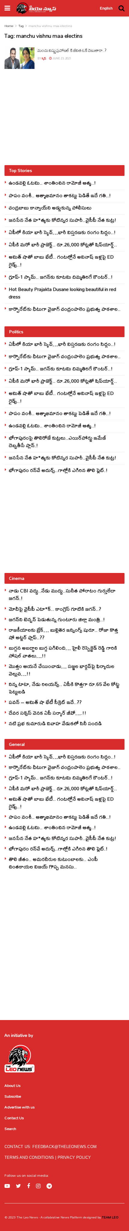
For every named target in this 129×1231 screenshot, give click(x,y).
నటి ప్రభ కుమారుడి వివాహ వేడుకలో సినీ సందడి (55, 723)
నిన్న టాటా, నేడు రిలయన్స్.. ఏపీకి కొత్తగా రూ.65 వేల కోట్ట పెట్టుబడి (64, 687)
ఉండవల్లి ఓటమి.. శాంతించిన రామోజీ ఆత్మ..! (52, 183)
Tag (21, 25)
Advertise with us (19, 1107)
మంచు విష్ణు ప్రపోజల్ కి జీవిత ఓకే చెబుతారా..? (72, 50)
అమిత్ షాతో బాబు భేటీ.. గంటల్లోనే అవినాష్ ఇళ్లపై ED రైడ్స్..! (61, 260)
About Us (12, 1085)
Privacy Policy (74, 1157)
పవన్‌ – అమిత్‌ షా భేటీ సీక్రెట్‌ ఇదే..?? (45, 702)
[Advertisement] (65, 116)
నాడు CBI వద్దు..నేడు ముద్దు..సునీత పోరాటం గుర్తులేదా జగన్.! (62, 594)
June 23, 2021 (61, 58)
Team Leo (109, 1217)
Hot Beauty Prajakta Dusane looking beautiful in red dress (62, 292)
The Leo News (27, 1217)
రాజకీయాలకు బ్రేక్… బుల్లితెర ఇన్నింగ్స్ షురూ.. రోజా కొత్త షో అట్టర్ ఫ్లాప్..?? (63, 633)
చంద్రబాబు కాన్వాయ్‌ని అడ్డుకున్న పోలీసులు (50, 207)
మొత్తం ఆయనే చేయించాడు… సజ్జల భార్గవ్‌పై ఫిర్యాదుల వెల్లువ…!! (61, 669)
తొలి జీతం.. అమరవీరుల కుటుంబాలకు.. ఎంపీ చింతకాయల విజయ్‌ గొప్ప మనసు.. (53, 862)
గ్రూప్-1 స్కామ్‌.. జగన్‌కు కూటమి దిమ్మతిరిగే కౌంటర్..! (61, 277)
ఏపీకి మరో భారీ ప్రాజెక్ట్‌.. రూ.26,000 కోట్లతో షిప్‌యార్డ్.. (63, 244)
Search (10, 1128)
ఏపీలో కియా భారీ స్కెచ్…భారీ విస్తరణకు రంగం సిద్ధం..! (62, 232)
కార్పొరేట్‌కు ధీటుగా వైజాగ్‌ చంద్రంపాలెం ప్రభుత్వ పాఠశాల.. (65, 309)
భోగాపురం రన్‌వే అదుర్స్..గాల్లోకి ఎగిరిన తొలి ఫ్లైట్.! (58, 470)
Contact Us (14, 1118)
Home (9, 25)
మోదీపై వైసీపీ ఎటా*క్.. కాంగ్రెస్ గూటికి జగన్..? (55, 609)
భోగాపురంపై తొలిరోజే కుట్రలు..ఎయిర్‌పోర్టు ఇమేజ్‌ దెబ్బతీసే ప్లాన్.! (57, 441)
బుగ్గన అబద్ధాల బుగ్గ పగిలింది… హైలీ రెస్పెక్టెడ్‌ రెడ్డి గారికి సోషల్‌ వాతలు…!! (63, 651)
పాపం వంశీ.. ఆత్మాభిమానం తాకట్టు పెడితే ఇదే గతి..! (60, 195)
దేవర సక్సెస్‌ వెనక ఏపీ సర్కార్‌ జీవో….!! (47, 713)
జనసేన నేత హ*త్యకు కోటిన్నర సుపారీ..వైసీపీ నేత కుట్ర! (62, 220)
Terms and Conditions (29, 1157)
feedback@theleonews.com (64, 1146)
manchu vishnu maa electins (50, 25)
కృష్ (44, 58)
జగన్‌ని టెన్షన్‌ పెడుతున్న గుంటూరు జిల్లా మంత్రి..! (57, 619)
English (106, 8)
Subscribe (12, 1096)
